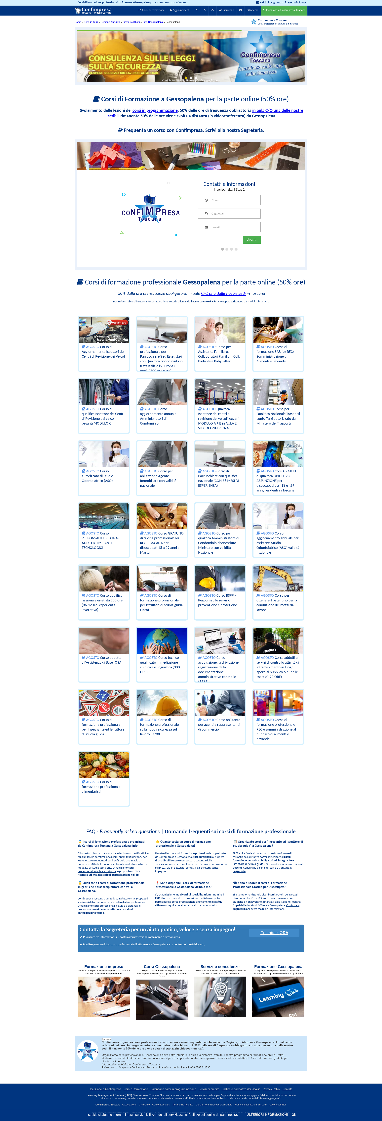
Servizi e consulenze (220, 966)
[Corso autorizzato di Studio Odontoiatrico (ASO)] (104, 460)
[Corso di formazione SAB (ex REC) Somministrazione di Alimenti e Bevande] (278, 335)
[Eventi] (204, 11)
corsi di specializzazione (196, 894)
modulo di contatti (258, 301)
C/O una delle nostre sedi (223, 293)
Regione (110, 22)
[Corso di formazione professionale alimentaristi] (104, 771)
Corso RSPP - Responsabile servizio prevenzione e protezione (217, 600)
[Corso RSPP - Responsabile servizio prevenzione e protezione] (220, 584)
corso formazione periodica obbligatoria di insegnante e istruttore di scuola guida (263, 861)
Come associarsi (161, 1104)
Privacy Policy (271, 1089)
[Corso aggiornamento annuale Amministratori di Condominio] (162, 398)
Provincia (131, 22)
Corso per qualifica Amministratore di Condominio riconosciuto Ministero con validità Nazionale (218, 543)
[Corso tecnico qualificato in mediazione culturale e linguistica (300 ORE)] (162, 646)
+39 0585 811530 (212, 301)
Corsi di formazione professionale (214, 1104)
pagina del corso (266, 867)
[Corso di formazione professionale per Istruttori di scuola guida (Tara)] (162, 584)
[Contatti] (241, 11)
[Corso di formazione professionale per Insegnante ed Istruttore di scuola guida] (104, 708)
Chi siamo (144, 1104)
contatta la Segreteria (198, 867)
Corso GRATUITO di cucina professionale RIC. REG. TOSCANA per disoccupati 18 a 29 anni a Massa (162, 543)
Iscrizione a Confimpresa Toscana (285, 10)
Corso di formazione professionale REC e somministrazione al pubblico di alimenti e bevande (276, 729)
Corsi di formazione (153, 10)
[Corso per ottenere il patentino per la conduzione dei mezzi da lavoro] (278, 584)
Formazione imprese (103, 966)
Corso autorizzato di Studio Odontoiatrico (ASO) (97, 476)
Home (78, 22)
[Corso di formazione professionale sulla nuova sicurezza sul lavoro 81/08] (162, 708)
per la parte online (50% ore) (195, 99)
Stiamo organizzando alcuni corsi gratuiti (260, 894)
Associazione (129, 1104)
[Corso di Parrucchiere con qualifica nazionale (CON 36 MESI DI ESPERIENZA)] (220, 460)
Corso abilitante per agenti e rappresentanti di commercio (219, 725)
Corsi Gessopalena (162, 966)
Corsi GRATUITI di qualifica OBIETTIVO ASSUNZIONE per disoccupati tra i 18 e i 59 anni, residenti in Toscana (276, 481)
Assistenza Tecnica (183, 1104)
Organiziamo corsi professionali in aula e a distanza (108, 905)
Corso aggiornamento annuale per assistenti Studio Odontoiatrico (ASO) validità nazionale (277, 543)
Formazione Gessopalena (278, 966)
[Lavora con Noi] (212, 11)
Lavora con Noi (277, 1104)
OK (294, 1114)
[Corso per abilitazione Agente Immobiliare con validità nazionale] (162, 460)
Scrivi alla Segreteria (271, 2)
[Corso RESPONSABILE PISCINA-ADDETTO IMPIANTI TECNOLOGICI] (104, 522)
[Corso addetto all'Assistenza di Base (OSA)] (104, 646)
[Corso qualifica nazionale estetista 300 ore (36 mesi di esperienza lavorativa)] (104, 584)
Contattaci (274, 933)
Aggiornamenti (180, 10)
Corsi (91, 22)
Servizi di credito (209, 1089)
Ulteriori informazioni (267, 1114)
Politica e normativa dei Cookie (241, 1089)
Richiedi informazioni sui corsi (251, 1104)
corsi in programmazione (155, 110)
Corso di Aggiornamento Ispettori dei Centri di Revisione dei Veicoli (104, 352)
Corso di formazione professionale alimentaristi (101, 787)
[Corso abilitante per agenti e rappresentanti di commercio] (220, 708)
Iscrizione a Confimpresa (105, 1089)
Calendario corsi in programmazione (173, 1089)
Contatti (287, 1089)
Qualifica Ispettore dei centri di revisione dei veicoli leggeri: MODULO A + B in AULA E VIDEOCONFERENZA (219, 418)
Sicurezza (228, 10)
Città (152, 22)
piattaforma (127, 898)
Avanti (251, 239)
